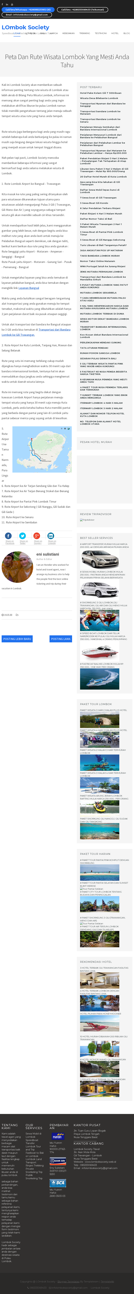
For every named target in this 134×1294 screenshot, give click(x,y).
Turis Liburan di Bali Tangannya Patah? (103, 245)
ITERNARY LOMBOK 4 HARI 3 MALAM (101, 403)
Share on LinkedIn (52, 542)
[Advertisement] (100, 479)
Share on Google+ (38, 542)
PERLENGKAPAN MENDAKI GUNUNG (100, 342)
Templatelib (107, 1281)
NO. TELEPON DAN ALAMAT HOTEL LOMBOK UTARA (100, 422)
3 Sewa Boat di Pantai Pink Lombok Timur (101, 233)
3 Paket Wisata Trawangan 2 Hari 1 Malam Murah (101, 225)
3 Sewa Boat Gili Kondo (94, 203)
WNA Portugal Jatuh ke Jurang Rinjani (102, 266)
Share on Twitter (24, 542)
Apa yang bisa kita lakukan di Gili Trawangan (100, 183)
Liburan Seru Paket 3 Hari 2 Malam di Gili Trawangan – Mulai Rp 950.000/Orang (104, 170)
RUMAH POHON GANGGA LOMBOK (100, 353)
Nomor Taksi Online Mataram (97, 261)
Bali (42, 33)
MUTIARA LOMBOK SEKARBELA (98, 292)
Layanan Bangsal (28, 288)
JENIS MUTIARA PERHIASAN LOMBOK (101, 271)
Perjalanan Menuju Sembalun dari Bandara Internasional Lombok (100, 128)
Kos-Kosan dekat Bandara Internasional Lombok (104, 336)
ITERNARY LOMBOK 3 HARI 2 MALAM (101, 408)
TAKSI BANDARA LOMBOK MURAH (100, 255)
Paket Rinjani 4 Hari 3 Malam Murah (101, 213)
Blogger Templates (68, 1281)
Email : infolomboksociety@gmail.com (27, 15)
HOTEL (115, 33)
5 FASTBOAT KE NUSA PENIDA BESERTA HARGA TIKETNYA (103, 373)
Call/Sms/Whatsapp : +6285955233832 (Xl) (28, 9)
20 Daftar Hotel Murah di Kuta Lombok (103, 176)
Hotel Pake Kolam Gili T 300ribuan (100, 93)
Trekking (84, 33)
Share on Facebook (10, 542)
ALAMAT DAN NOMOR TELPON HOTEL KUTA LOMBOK (102, 414)
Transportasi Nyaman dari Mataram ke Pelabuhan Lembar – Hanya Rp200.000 (103, 151)
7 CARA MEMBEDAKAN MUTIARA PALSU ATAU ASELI (103, 299)
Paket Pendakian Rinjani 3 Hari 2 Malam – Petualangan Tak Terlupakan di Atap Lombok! (103, 161)
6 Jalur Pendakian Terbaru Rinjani (100, 208)
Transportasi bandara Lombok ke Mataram (100, 112)
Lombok (30, 33)
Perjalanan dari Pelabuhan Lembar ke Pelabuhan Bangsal (102, 144)
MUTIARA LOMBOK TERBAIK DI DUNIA (102, 313)
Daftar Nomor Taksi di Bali (96, 218)
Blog (127, 33)
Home (17, 33)
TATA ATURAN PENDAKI (94, 348)
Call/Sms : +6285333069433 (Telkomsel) (82, 9)
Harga (54, 33)
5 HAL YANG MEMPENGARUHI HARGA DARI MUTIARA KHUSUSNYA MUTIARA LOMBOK (104, 307)
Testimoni (101, 33)
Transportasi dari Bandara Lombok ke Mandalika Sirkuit (103, 278)
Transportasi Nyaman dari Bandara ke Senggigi (103, 104)
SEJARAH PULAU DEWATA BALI (98, 358)
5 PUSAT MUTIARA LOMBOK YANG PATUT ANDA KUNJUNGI (104, 286)
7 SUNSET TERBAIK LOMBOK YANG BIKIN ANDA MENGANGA (103, 396)
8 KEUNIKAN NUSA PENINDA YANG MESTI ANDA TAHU (103, 380)
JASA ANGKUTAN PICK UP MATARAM (101, 250)
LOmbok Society (25, 27)
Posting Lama (60, 639)
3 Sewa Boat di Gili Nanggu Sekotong (102, 239)
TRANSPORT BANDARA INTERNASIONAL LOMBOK (103, 328)
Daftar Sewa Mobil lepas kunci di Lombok (99, 191)
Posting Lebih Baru (17, 639)
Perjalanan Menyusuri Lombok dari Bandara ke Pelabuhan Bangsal (101, 136)
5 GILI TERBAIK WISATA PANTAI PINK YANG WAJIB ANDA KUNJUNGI (101, 365)
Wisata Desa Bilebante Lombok (99, 98)
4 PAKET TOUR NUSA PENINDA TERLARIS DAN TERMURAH (104, 388)
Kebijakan (69, 33)
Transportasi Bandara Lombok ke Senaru (100, 120)
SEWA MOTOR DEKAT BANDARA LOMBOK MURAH (104, 320)
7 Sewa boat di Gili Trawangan (98, 197)
